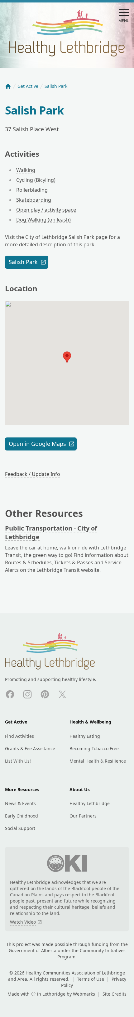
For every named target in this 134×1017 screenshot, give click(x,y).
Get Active (27, 86)
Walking (25, 170)
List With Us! (18, 761)
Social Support (20, 828)
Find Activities (19, 736)
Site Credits (115, 994)
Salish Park (23, 262)
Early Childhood (21, 816)
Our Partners (83, 816)
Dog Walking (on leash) (43, 219)
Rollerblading (32, 189)
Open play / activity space (46, 209)
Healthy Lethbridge (89, 803)
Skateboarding (33, 199)
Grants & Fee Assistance (30, 748)
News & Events (20, 803)
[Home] (8, 86)
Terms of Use (91, 979)
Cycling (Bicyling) (35, 180)
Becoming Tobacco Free (94, 748)
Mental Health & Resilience (97, 761)
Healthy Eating (84, 736)
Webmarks (84, 994)
